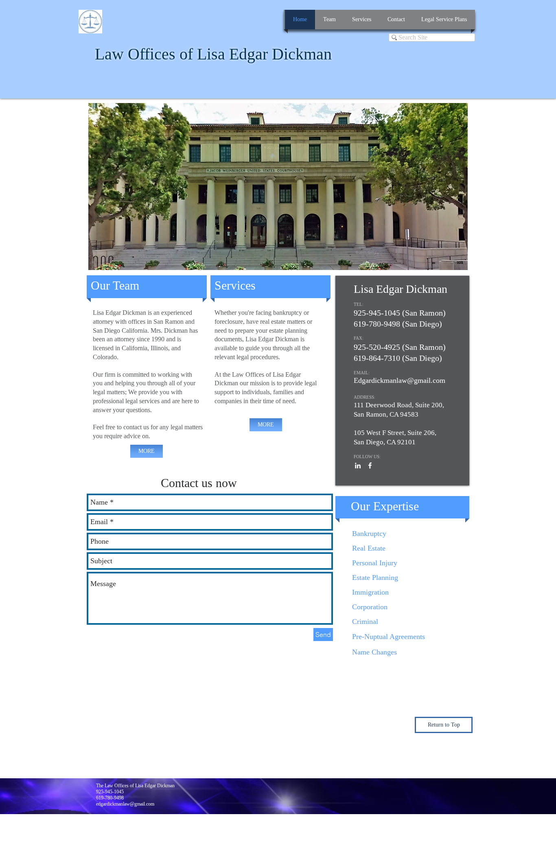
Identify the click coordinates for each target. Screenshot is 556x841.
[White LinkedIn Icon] (358, 465)
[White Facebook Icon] (370, 465)
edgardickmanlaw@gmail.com (125, 804)
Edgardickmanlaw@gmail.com (399, 380)
